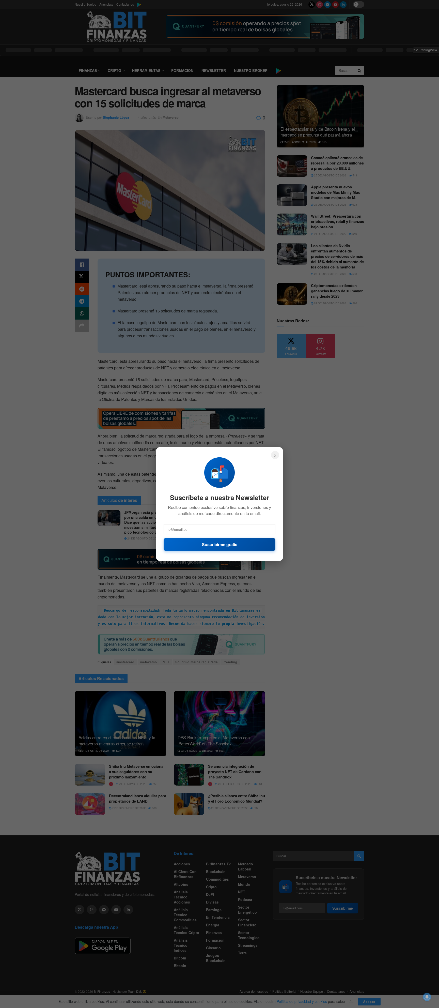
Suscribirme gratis (219, 544)
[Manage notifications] (427, 997)
